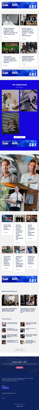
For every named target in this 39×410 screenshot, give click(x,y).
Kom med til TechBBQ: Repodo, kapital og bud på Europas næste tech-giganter (10, 59)
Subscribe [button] (19, 367)
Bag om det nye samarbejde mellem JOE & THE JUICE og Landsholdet (12, 329)
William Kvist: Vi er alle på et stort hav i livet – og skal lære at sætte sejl (27, 310)
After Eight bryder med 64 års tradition (7, 227)
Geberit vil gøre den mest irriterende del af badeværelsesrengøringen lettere (19, 261)
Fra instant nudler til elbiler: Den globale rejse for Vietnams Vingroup (7, 261)
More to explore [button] (19, 137)
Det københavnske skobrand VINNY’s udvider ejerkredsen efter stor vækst (28, 59)
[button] (36, 2)
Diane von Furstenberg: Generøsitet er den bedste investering (9, 310)
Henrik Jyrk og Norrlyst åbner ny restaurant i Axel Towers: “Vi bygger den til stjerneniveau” (28, 32)
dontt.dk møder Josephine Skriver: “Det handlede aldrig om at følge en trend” (31, 341)
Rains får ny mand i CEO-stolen (31, 329)
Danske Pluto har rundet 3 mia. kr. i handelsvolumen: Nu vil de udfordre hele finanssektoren (19, 232)
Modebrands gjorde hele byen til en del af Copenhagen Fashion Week (13, 341)
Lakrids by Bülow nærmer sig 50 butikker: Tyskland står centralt (31, 335)
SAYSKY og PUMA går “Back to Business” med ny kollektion (31, 260)
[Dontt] (5, 2)
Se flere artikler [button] (19, 349)
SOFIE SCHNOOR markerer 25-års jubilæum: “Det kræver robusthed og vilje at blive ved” (10, 31)
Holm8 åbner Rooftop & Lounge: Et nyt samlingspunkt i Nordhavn (31, 230)
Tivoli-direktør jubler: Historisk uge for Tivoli (12, 323)
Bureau (3, 398)
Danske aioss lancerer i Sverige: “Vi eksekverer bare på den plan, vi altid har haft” (12, 336)
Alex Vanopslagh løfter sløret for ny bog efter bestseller (31, 323)
